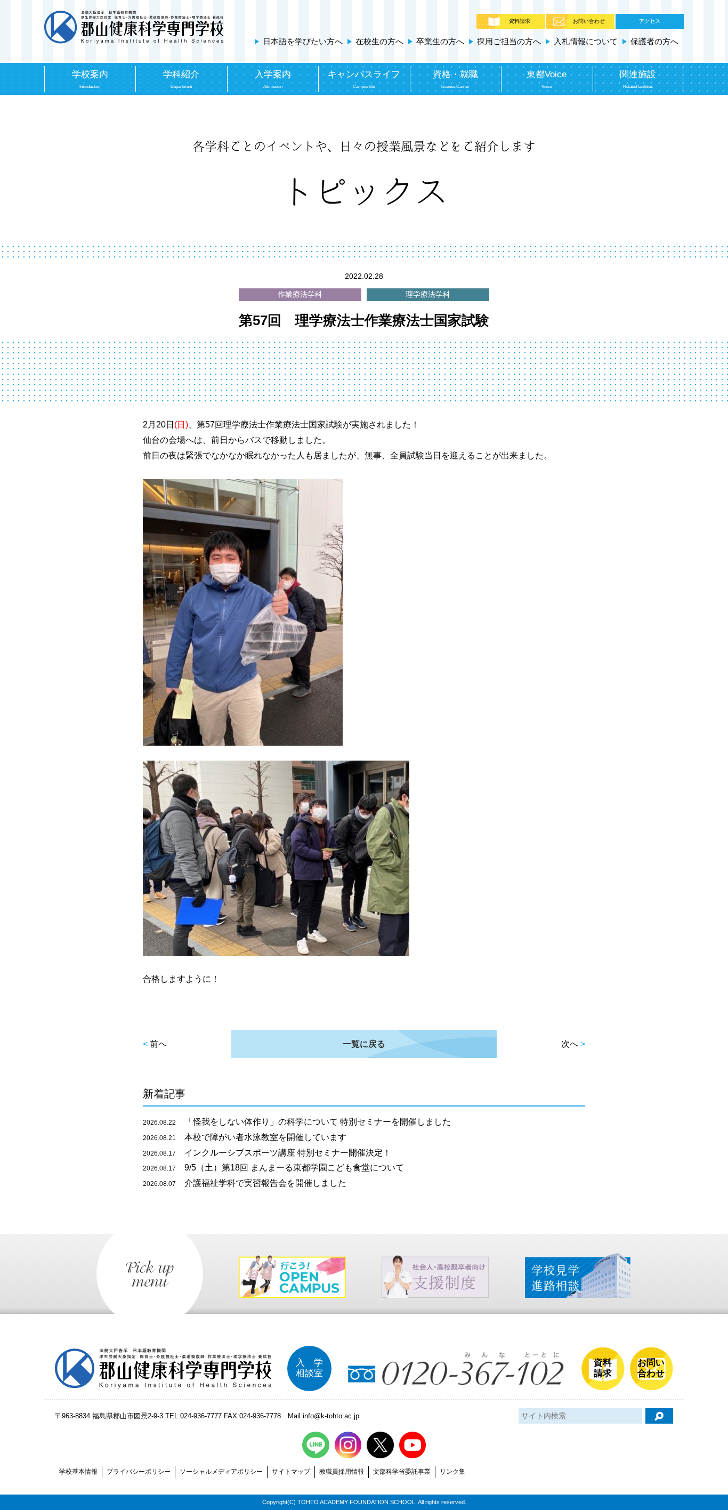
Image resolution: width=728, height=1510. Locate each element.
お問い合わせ (589, 21)
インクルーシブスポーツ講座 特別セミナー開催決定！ (267, 1152)
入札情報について (586, 41)
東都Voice (547, 79)
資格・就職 (455, 79)
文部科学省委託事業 (402, 1471)
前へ (158, 1043)
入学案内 (273, 79)
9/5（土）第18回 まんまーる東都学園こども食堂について (273, 1167)
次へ (569, 1043)
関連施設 (638, 79)
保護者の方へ (654, 41)
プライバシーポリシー (139, 1471)
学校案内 (90, 79)
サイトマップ (291, 1471)
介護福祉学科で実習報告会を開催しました (244, 1183)
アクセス (649, 21)
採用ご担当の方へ (509, 41)
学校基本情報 (78, 1471)
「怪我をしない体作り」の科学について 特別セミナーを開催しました (297, 1121)
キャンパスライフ (364, 79)
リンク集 (452, 1471)
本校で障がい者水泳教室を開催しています (244, 1137)
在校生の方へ (379, 41)
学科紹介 (181, 79)
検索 (659, 1416)
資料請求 (519, 21)
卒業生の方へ (440, 41)
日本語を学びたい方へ (303, 41)
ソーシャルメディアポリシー (221, 1471)
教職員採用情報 (341, 1471)
